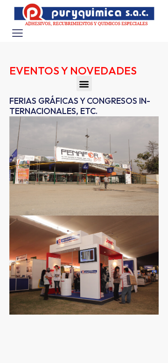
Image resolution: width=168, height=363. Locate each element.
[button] (84, 83)
